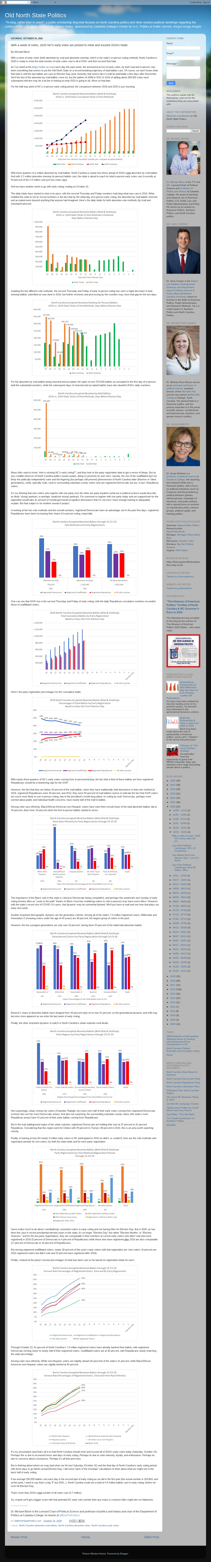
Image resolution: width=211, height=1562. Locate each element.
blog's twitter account (43, 67)
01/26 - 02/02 (180, 966)
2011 (173, 1011)
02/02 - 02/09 (180, 962)
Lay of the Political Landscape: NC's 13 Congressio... (184, 848)
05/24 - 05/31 (180, 940)
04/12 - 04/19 (180, 949)
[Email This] (70, 1521)
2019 (173, 976)
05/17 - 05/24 (180, 945)
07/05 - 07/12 (180, 919)
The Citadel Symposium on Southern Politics (180, 1119)
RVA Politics (182, 550)
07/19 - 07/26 (180, 910)
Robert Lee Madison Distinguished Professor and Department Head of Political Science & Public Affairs (182, 287)
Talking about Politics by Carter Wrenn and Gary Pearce (182, 1109)
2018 (173, 981)
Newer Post (19, 1537)
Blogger (124, 1553)
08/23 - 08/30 (180, 893)
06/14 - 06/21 (180, 932)
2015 (173, 994)
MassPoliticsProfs (175, 531)
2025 (173, 785)
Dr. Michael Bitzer (175, 182)
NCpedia (171, 1125)
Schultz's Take (186, 541)
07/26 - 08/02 (180, 906)
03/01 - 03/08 (180, 958)
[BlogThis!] (73, 1521)
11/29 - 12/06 (180, 815)
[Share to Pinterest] (83, 1521)
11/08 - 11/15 (180, 819)
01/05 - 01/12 (180, 971)
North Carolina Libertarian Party (183, 1086)
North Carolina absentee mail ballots (38, 1525)
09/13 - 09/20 (180, 884)
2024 (173, 789)
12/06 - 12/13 (180, 810)
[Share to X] (77, 1521)
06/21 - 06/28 (180, 927)
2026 (173, 780)
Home (85, 1537)
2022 (173, 798)
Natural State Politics (188, 525)
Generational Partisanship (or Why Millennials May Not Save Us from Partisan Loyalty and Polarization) (182, 690)
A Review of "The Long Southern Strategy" (189, 748)
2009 (173, 1020)
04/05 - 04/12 (180, 953)
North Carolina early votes (105, 1525)
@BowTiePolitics (69, 1515)
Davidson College (175, 479)
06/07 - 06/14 (180, 936)
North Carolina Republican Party (183, 1082)
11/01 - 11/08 (180, 823)
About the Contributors (178, 116)
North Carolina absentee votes (74, 1525)
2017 (173, 985)
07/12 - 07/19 (180, 914)
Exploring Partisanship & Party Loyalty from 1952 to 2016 (189, 722)
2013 (173, 1002)
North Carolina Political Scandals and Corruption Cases (183, 1049)
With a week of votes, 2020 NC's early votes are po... (186, 838)
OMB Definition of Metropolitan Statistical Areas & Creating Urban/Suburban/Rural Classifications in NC (182, 1040)
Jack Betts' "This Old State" (180, 1114)
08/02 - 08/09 (180, 901)
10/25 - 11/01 (180, 828)
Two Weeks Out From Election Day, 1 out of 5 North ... (185, 858)
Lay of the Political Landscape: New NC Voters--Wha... (184, 867)
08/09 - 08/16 (180, 897)
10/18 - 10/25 (180, 832)
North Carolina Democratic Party (183, 1079)
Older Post (151, 1537)
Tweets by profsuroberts (179, 588)
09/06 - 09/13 (180, 888)
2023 (173, 793)
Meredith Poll (188, 391)
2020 (173, 806)
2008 (173, 1024)
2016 (173, 989)
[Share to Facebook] (80, 1521)
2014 (173, 998)
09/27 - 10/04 (180, 880)
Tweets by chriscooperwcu (180, 576)
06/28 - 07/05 (180, 923)
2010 (173, 1015)
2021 (173, 802)
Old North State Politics (35, 15)
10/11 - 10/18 (180, 875)
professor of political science (181, 476)
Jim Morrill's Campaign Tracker (182, 1104)
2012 (173, 1007)
